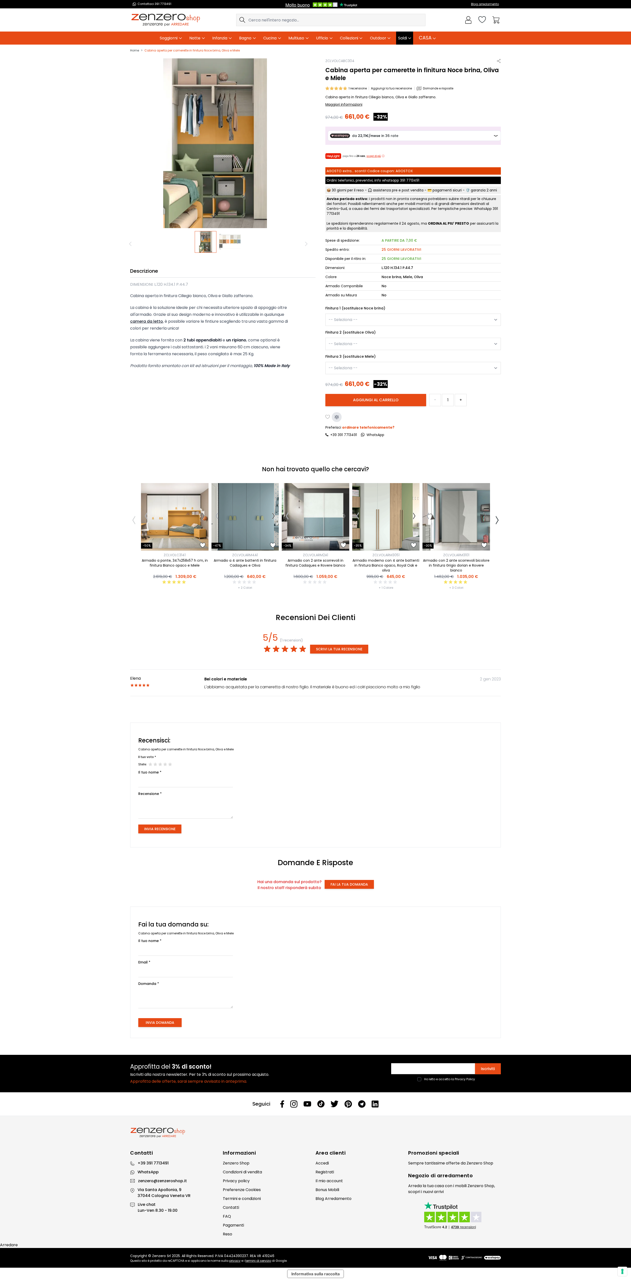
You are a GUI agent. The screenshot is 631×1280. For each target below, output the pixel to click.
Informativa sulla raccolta (315, 1273)
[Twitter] (334, 1103)
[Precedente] (131, 244)
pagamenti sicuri (447, 190)
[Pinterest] (348, 1104)
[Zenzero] (315, 1133)
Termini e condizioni (242, 1198)
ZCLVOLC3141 (175, 555)
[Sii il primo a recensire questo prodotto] (245, 582)
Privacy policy (236, 1181)
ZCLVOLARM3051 (386, 555)
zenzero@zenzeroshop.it (162, 1181)
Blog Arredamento (333, 1198)
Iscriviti (488, 1069)
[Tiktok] (321, 1104)
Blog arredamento (485, 4)
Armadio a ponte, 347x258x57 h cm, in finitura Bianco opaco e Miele (175, 563)
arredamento (455, 1175)
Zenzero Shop (236, 1163)
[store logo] (165, 20)
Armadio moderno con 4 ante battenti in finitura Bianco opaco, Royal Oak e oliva (385, 565)
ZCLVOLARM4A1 (245, 555)
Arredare (9, 1245)
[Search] (242, 20)
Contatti (231, 1207)
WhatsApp (148, 1172)
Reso (227, 1234)
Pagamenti (233, 1225)
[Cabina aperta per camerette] (206, 242)
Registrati (325, 1172)
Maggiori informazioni (343, 104)
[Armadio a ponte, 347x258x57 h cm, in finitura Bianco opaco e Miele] (175, 517)
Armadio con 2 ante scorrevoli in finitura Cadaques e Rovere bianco (315, 563)
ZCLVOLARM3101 (456, 555)
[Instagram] (294, 1104)
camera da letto (146, 321)
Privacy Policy (465, 1079)
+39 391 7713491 (343, 434)
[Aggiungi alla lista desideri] (327, 417)
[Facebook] (282, 1104)
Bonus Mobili (327, 1190)
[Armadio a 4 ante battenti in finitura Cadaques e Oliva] (245, 517)
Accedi (322, 1163)
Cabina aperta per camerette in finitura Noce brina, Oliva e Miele (192, 50)
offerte (453, 1163)
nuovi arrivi (433, 1192)
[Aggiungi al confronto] (337, 417)
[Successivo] (307, 244)
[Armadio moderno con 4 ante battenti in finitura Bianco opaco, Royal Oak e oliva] (386, 517)
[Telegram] (362, 1104)
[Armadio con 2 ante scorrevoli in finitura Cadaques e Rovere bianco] (315, 517)
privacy (235, 1261)
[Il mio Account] (468, 20)
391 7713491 (409, 180)
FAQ (227, 1216)
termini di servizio (258, 1261)
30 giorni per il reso (348, 190)
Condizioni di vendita (242, 1172)
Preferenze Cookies (242, 1190)
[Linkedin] (375, 1104)
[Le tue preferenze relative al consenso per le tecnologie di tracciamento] (622, 1271)
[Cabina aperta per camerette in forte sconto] (230, 242)
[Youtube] (307, 1104)
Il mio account (329, 1181)
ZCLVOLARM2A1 (315, 555)
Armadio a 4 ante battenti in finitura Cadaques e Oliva (245, 563)
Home (134, 50)
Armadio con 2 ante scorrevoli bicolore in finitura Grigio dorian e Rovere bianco (456, 565)
